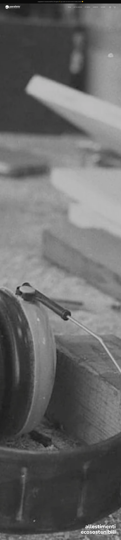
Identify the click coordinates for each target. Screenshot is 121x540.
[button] (69, 7)
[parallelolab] (12, 7)
